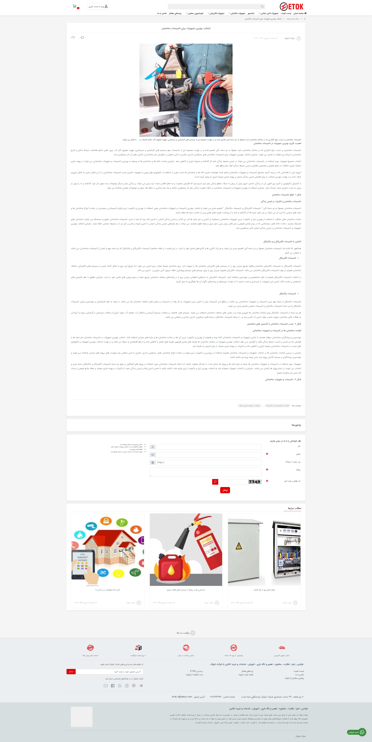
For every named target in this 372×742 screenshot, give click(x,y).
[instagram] (126, 686)
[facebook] (112, 686)
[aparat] (133, 686)
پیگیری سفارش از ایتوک (294, 678)
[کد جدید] (215, 482)
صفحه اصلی (298, 13)
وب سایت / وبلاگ (292, 461)
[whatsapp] (119, 686)
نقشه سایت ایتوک (245, 674)
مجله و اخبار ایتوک (293, 19)
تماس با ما (162, 13)
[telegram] (140, 686)
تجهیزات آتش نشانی (269, 13)
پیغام (298, 469)
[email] (105, 686)
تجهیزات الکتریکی (217, 13)
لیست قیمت (286, 13)
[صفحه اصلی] (305, 19)
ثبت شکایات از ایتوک (194, 674)
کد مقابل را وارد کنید (292, 481)
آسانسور (251, 13)
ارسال (225, 490)
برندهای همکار (175, 13)
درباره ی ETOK (196, 671)
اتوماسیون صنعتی (195, 13)
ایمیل (298, 454)
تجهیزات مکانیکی (238, 13)
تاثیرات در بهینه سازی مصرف (249, 405)
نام (299, 446)
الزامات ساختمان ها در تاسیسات (277, 405)
